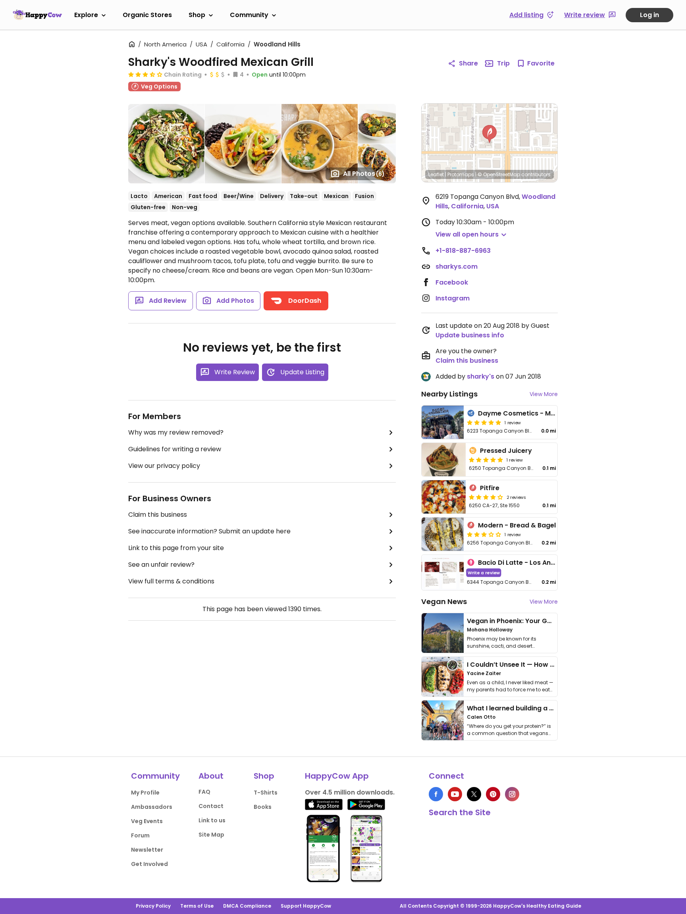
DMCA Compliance (247, 905)
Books (263, 807)
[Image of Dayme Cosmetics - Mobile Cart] (443, 422)
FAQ (204, 792)
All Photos (364, 173)
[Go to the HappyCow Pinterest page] (493, 794)
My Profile (145, 793)
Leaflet (436, 174)
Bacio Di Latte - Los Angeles (523, 562)
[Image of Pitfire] (444, 497)
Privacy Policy (153, 905)
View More (544, 394)
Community (249, 14)
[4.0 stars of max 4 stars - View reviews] (486, 496)
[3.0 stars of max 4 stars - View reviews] (484, 534)
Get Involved (149, 864)
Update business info (469, 335)
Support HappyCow (306, 905)
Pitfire (489, 488)
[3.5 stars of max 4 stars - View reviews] (145, 74)
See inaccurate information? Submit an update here (209, 531)
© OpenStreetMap (499, 174)
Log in (649, 14)
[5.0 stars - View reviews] (484, 422)
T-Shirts (265, 793)
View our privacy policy (164, 465)
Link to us (211, 820)
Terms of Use (197, 905)
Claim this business (157, 514)
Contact (211, 806)
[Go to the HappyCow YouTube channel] (455, 794)
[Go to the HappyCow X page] (474, 794)
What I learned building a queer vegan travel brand (550, 708)
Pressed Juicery (506, 450)
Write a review (484, 572)
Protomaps (460, 174)
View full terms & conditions (171, 581)
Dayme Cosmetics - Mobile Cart (530, 413)
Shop (197, 14)
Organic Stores (147, 14)
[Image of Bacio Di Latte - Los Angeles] (443, 572)
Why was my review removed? (176, 432)
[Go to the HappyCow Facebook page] (436, 794)
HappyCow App (337, 775)
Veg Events (147, 821)
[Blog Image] (443, 633)
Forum (140, 835)
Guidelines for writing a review (174, 449)
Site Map (211, 835)
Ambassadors (151, 807)
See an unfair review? (161, 564)
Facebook (451, 282)
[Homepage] (37, 14)
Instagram (452, 298)
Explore (86, 14)
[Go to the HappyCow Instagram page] (512, 794)
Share (468, 63)
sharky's (480, 376)
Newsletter (147, 850)
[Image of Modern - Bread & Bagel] (443, 534)
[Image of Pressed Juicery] (444, 459)
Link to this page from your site (176, 547)
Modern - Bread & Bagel (517, 525)
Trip (503, 63)
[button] (489, 134)
